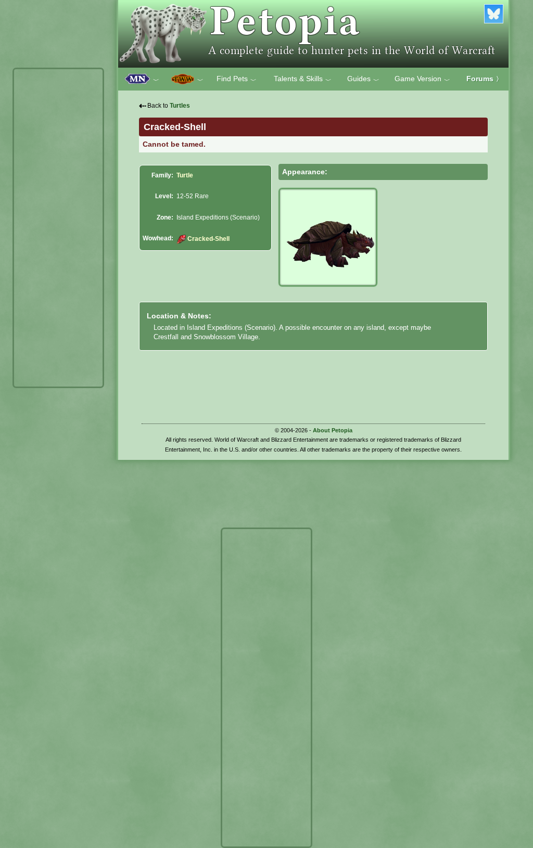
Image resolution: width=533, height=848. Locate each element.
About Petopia (332, 430)
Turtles (180, 105)
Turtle (184, 175)
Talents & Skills (303, 79)
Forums (484, 78)
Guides (363, 79)
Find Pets (237, 79)
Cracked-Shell (208, 238)
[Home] (313, 34)
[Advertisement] (58, 228)
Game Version (422, 79)
